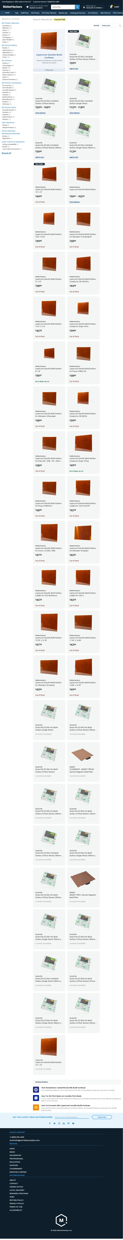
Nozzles (6, 102)
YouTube (73, 1123)
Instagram (59, 1123)
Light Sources (8, 50)
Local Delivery (17, 1190)
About (13, 1180)
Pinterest (68, 1123)
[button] (37, 7)
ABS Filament (105, 13)
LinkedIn (64, 1123)
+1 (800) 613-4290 (52, 2)
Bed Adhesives (8, 99)
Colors (6, 30)
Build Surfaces (8, 97)
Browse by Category (11, 19)
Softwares (7, 104)
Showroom (15, 1155)
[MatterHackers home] (12, 7)
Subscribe (102, 1117)
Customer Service (39, 2)
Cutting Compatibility (10, 144)
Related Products (9, 127)
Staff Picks (25, 13)
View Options (40, 113)
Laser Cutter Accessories (12, 149)
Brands (6, 35)
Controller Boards (9, 90)
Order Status (16, 1187)
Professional (16, 1159)
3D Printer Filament (49, 13)
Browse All (6, 153)
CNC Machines (8, 122)
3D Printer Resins (9, 45)
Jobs (12, 1197)
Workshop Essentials (11, 133)
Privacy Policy (17, 1203)
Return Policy (17, 1200)
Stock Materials (8, 131)
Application (7, 138)
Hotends (6, 95)
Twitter (54, 1123)
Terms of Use (16, 1207)
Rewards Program (19, 1193)
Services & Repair (18, 1172)
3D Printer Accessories (11, 83)
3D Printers (35, 13)
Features (6, 33)
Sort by (96, 25)
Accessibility (16, 1210)
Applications (7, 52)
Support (14, 1165)
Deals (5, 42)
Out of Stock (40, 202)
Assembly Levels (9, 72)
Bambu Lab (63, 13)
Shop (12, 1149)
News (12, 1152)
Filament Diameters (10, 79)
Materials (7, 28)
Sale (16, 13)
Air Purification (8, 88)
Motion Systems (9, 75)
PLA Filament (93, 13)
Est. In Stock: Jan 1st (42, 381)
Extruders (6, 92)
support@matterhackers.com (24, 1140)
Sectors (6, 63)
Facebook (50, 1123)
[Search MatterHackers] (77, 7)
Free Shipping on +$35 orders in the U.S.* (16, 2)
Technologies (8, 65)
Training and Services (77, 13)
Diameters (7, 26)
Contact (14, 1183)
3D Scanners (7, 85)
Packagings (7, 37)
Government (16, 1169)
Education (15, 1162)
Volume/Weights (9, 55)
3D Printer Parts (9, 107)
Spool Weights (8, 40)
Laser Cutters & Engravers (13, 142)
